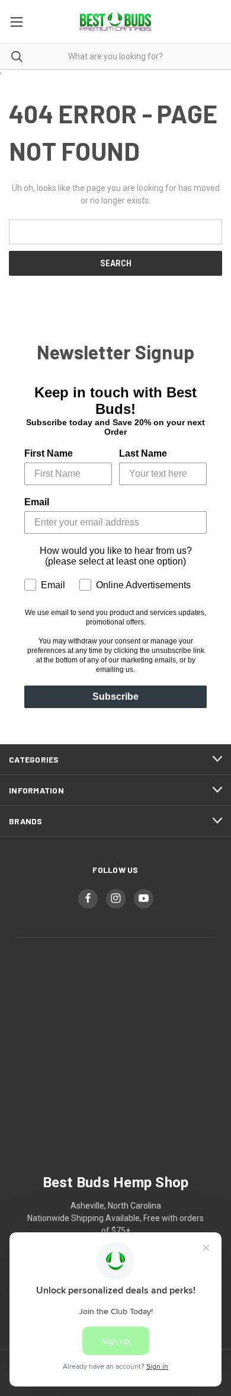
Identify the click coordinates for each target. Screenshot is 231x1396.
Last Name (143, 453)
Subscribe (115, 696)
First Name (48, 453)
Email (36, 502)
